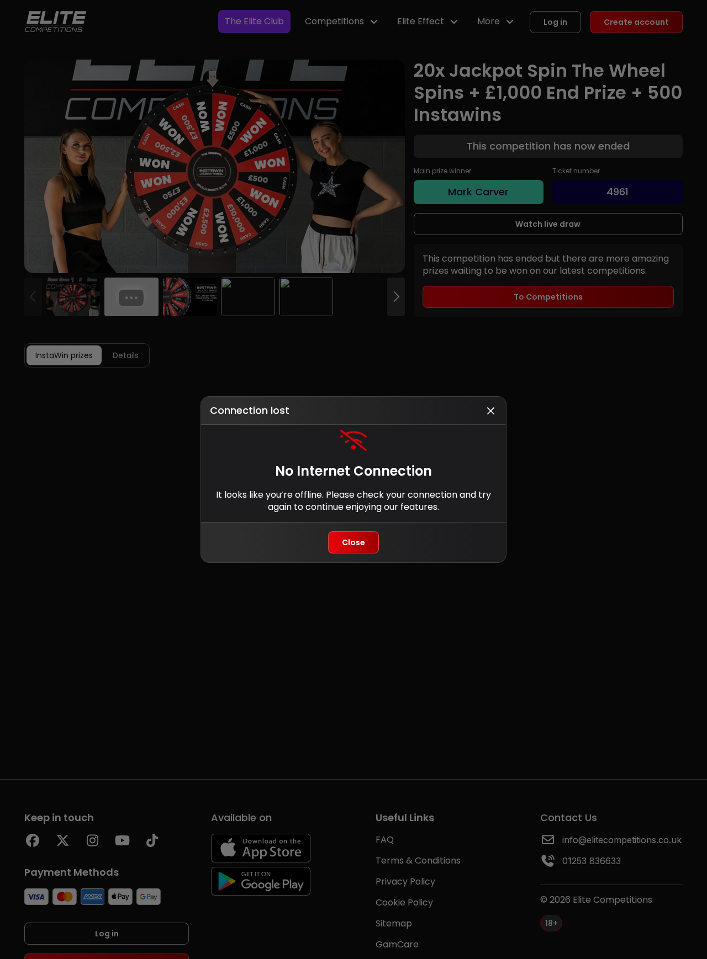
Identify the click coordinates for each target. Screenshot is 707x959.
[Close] (490, 410)
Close (353, 542)
